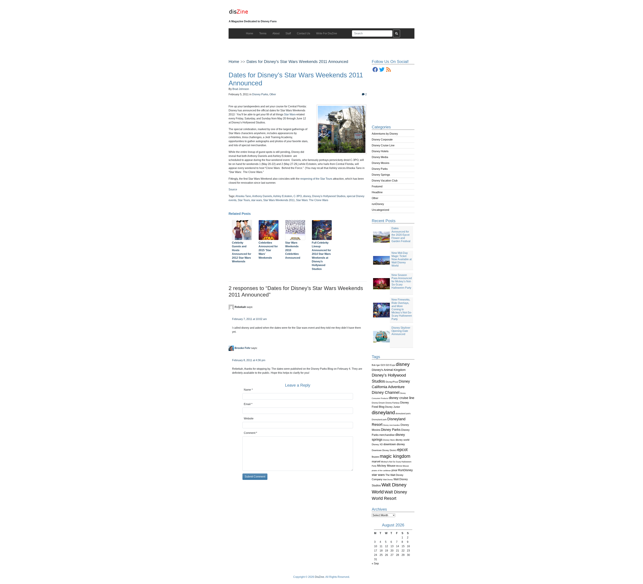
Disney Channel (385, 392)
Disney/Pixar (392, 382)
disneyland (383, 412)
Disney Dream (378, 403)
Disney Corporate (382, 139)
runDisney (378, 204)
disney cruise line (401, 398)
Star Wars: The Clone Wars (312, 200)
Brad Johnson (240, 89)
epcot (402, 449)
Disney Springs (381, 174)
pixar (394, 470)
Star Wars (290, 114)
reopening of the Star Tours (316, 178)
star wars (378, 475)
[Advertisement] (321, 46)
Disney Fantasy (392, 403)
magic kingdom (395, 456)
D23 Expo (390, 365)
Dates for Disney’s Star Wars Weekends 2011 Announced (297, 61)
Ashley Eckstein (282, 196)
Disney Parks (380, 168)
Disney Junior (392, 406)
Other (375, 198)
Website (249, 418)
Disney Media (380, 157)
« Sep (375, 563)
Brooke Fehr (243, 348)
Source (233, 189)
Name (248, 389)
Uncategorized (380, 209)
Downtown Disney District (384, 450)
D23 (383, 365)
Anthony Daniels (262, 196)
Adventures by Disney (385, 133)
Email (248, 404)
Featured (377, 186)
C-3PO (298, 196)
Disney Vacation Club (385, 180)
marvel (376, 461)
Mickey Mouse (386, 465)
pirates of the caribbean (381, 470)
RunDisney (405, 470)
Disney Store (389, 440)
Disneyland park (379, 419)
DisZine (319, 576)
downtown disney (394, 444)
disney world (402, 440)
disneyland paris (403, 413)
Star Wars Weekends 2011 (279, 200)
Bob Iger (376, 365)
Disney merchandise (391, 425)
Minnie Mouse (402, 466)
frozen (375, 456)
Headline (377, 192)
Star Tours (244, 200)
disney (403, 364)
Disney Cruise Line (383, 145)
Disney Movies (380, 163)
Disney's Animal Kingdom (389, 370)
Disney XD (377, 444)
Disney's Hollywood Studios (328, 196)
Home (234, 61)
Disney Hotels (380, 151)
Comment (250, 432)
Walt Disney (388, 480)
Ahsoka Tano (243, 196)
